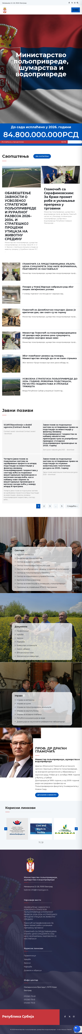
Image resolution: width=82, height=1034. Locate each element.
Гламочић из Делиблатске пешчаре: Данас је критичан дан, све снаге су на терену (49, 311)
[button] (5, 828)
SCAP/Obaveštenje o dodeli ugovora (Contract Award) (18, 426)
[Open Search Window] (77, 3)
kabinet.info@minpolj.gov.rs (36, 890)
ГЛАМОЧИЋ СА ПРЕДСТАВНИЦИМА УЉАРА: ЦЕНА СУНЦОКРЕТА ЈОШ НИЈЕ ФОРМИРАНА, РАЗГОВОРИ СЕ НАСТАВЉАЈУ (49, 266)
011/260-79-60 (30, 996)
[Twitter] (71, 3)
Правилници (30, 956)
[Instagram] (74, 3)
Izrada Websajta (62, 1029)
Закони (27, 963)
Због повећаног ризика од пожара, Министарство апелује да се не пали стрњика (49, 357)
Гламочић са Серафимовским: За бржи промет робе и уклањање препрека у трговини (59, 198)
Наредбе (28, 967)
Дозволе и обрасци (33, 970)
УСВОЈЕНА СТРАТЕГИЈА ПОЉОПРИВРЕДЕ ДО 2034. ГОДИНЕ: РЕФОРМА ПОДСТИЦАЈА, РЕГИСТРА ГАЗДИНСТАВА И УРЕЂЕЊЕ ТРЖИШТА (49, 382)
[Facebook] (69, 3)
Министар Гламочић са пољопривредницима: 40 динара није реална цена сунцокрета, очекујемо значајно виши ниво (49, 335)
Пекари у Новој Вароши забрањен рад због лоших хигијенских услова (48, 288)
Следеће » (72, 506)
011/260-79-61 (29, 999)
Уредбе (27, 959)
